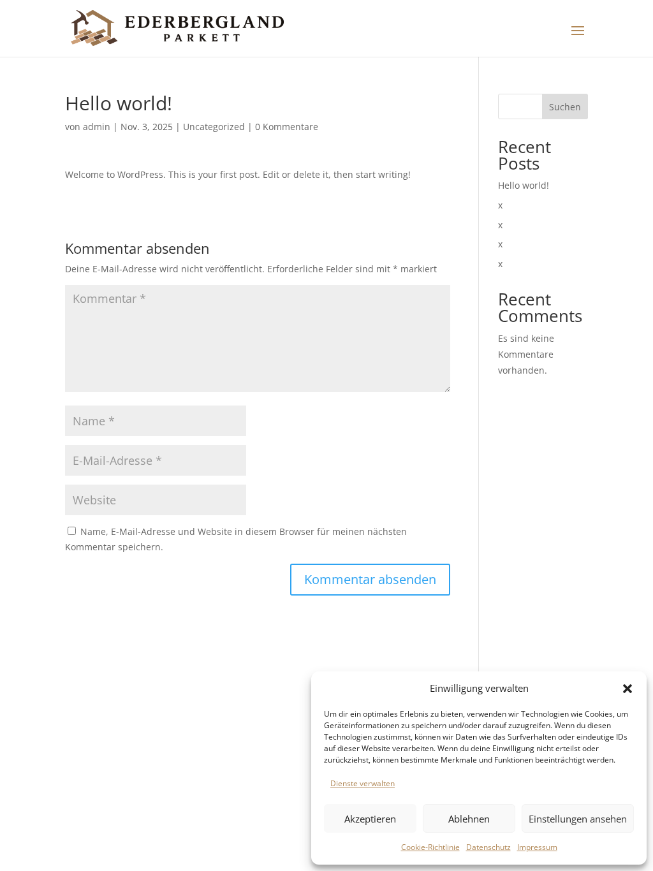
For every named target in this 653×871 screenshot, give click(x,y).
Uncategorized (214, 127)
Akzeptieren (370, 818)
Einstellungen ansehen (578, 818)
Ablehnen (469, 818)
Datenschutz (488, 847)
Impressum (537, 847)
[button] (627, 688)
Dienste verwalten (362, 783)
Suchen (565, 107)
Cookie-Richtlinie (430, 847)
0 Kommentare (286, 127)
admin (96, 127)
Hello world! (523, 185)
